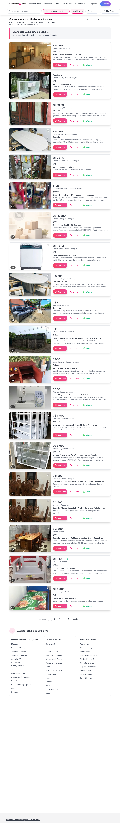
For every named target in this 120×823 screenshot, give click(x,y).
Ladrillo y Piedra (52, 652)
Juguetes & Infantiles (88, 667)
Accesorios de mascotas (20, 677)
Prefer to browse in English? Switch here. (23, 820)
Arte (13, 688)
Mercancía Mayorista (88, 648)
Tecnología (50, 648)
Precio (90, 11)
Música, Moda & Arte (54, 659)
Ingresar (94, 4)
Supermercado (86, 674)
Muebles (76, 11)
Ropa (48, 685)
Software (14, 692)
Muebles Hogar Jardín (36, 22)
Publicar (105, 4)
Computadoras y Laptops (21, 685)
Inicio (11, 22)
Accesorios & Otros (18, 673)
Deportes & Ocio (86, 670)
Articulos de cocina (18, 652)
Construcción (51, 644)
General (14, 681)
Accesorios (50, 678)
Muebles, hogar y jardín (54, 11)
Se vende (15, 669)
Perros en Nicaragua (19, 648)
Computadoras (51, 674)
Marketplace (21, 22)
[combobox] (98, 20)
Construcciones (52, 689)
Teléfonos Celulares (19, 655)
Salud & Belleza (86, 678)
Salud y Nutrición (17, 666)
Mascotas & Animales (54, 655)
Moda (48, 667)
